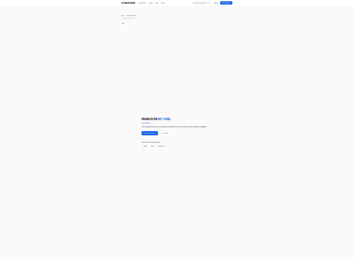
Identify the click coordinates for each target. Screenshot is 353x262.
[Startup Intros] (128, 3)
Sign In (216, 3)
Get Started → (226, 3)
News (152, 146)
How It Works (142, 3)
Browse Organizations (149, 133)
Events (163, 3)
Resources (161, 146)
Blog (157, 3)
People (145, 146)
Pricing (151, 3)
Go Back (165, 133)
